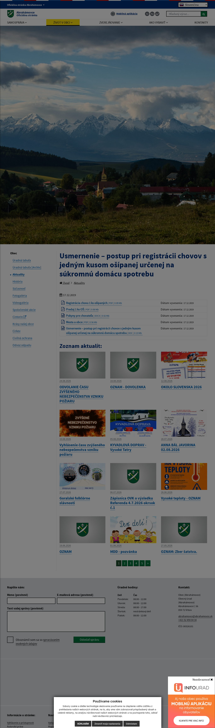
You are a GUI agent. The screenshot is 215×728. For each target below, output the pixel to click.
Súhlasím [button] (83, 723)
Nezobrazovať (201, 679)
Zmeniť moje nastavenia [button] (107, 723)
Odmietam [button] (131, 723)
